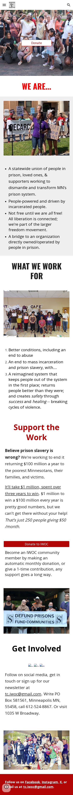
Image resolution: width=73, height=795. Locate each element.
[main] (36, 86)
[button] (4, 5)
